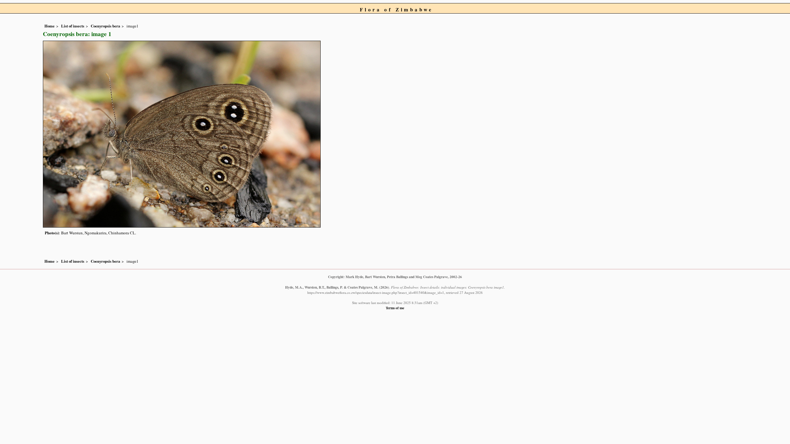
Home (49, 26)
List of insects (72, 26)
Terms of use (395, 307)
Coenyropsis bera (105, 26)
